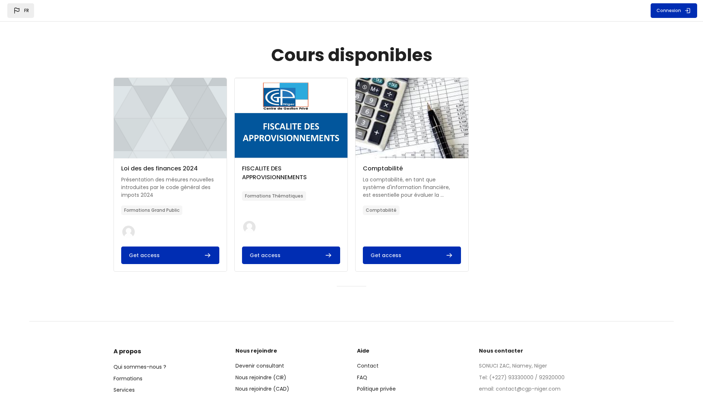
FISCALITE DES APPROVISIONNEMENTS (274, 172)
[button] (20, 10)
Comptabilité (383, 168)
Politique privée (376, 388)
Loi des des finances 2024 (159, 168)
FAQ (362, 377)
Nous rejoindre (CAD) (262, 388)
